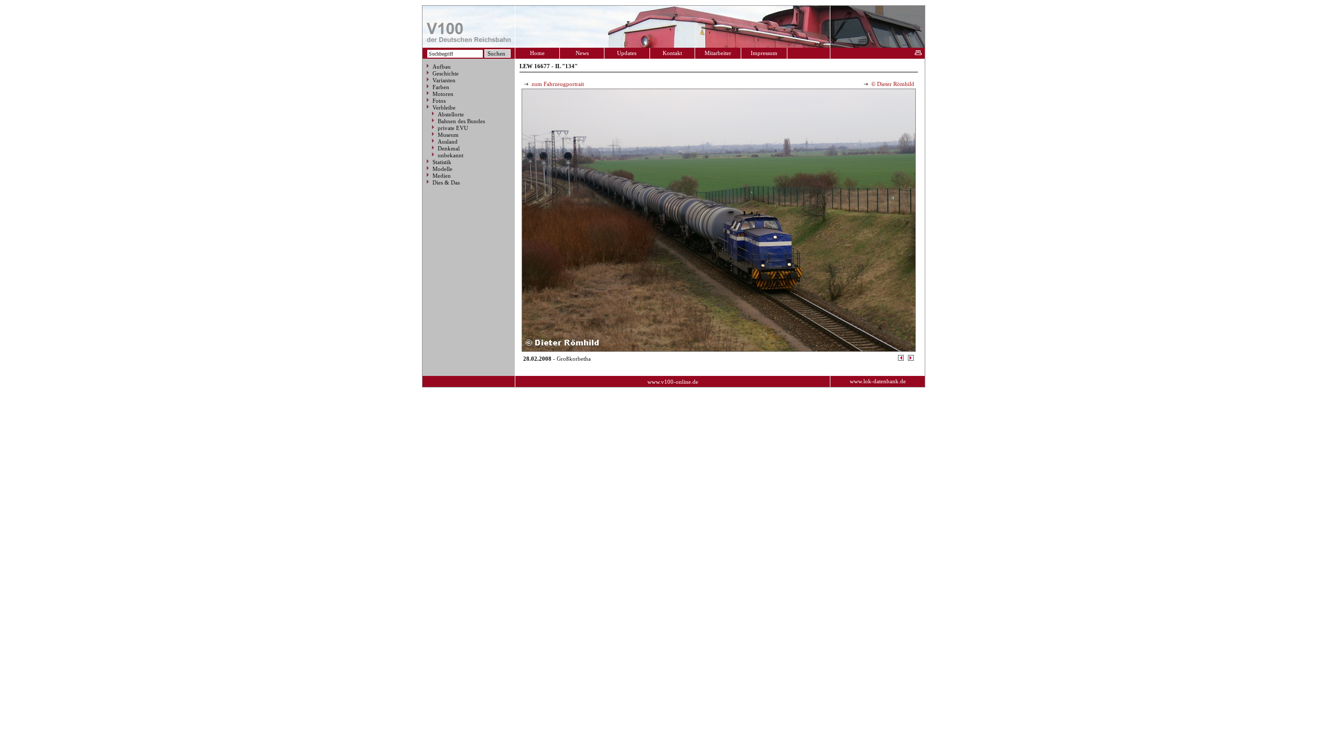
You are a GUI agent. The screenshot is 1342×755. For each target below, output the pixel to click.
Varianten (444, 80)
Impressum (764, 53)
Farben (440, 87)
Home (537, 53)
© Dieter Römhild (892, 84)
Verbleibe (444, 107)
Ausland (448, 141)
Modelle (442, 169)
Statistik (441, 162)
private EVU (453, 128)
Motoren (442, 94)
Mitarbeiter (718, 53)
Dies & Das (446, 182)
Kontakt (672, 53)
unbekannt (450, 155)
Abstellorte (451, 114)
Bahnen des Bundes (461, 121)
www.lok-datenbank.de (878, 381)
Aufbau (441, 66)
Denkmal (449, 148)
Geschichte (445, 73)
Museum (448, 135)
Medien (441, 175)
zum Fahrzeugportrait (557, 84)
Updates (626, 53)
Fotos (439, 101)
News (582, 53)
